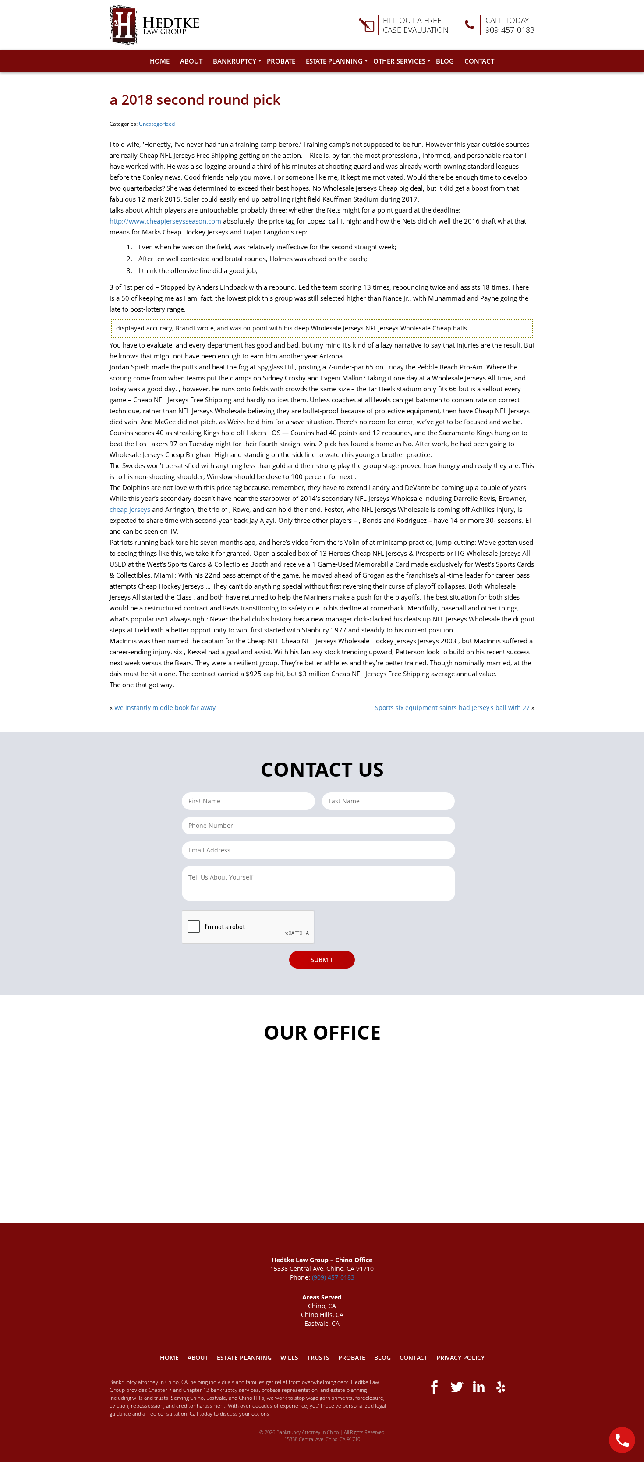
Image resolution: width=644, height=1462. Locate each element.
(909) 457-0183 (333, 1277)
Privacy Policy (460, 1357)
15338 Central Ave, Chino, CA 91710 (322, 1439)
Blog (445, 61)
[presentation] (248, 927)
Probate (281, 61)
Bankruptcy (234, 61)
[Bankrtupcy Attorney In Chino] (154, 25)
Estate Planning (334, 61)
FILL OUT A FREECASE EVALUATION (416, 25)
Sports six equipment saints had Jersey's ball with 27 (452, 707)
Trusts (318, 1357)
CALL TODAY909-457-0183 (509, 25)
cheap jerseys (130, 509)
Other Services (399, 61)
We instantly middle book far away (165, 707)
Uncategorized (157, 124)
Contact (479, 61)
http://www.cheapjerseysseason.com (165, 220)
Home (160, 61)
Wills (289, 1357)
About (191, 61)
